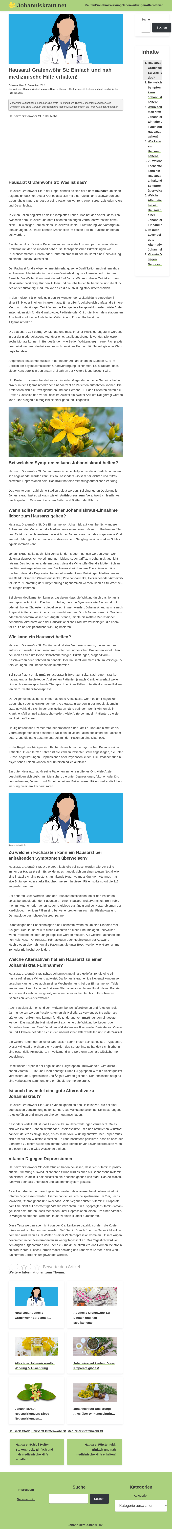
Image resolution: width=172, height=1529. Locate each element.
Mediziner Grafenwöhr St (85, 1431)
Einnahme (102, 5)
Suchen (146, 19)
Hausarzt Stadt (47, 89)
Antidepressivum (72, 495)
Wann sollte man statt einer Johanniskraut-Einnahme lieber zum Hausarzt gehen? (158, 121)
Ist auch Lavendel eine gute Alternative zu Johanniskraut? (159, 239)
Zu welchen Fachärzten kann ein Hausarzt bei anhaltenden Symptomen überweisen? (157, 175)
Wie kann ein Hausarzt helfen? (154, 149)
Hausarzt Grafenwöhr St (48, 1431)
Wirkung (116, 5)
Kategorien (141, 1495)
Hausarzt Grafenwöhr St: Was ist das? (156, 70)
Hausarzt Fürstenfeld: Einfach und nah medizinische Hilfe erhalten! (96, 1449)
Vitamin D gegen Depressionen (158, 259)
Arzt (34, 89)
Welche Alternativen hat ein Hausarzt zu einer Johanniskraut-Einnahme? (158, 210)
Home (26, 89)
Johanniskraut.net (41, 5)
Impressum (26, 1489)
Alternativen (154, 5)
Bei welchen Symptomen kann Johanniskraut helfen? (158, 92)
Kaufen (90, 5)
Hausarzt (101, 191)
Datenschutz (26, 1499)
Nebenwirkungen (134, 5)
